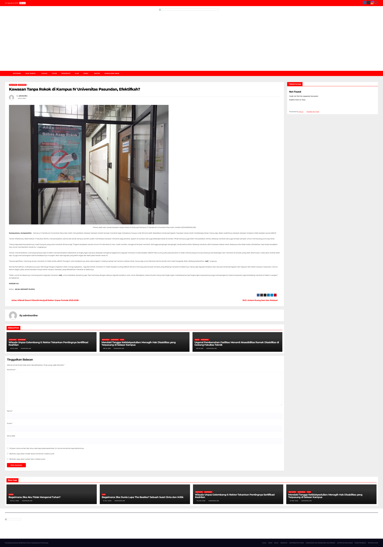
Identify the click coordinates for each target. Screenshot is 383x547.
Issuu (301, 112)
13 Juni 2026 (201, 500)
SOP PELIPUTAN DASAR (345, 543)
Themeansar (44, 543)
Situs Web (11, 436)
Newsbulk (34, 543)
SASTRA (97, 73)
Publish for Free (313, 112)
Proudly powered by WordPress (15, 543)
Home (264, 543)
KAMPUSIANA (22, 84)
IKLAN (276, 543)
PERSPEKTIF (66, 73)
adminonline (23, 96)
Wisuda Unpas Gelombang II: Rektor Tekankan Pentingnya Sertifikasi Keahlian (48, 343)
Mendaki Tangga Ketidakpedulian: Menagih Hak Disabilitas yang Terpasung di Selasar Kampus (139, 343)
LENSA (86, 73)
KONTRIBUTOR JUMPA (296, 543)
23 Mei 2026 (294, 500)
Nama (10, 411)
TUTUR (54, 73)
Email (9, 423)
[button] (377, 73)
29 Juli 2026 (14, 500)
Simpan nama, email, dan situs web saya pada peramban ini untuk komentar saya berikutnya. (46, 448)
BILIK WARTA (31, 73)
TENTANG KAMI (373, 543)
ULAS (77, 73)
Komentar (11, 370)
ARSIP (270, 543)
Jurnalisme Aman (111, 73)
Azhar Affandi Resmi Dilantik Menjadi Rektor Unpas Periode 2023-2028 (45, 300)
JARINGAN (283, 543)
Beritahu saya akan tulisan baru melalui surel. (27, 459)
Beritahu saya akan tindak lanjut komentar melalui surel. (31, 454)
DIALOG (44, 73)
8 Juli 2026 (107, 500)
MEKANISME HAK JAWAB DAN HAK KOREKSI (320, 543)
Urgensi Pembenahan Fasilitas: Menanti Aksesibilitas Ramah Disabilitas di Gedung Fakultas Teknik (236, 343)
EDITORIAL (17, 73)
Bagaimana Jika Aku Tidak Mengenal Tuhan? (34, 497)
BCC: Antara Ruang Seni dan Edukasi (260, 300)
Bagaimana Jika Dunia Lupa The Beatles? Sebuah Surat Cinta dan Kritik (142, 497)
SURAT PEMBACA (360, 543)
